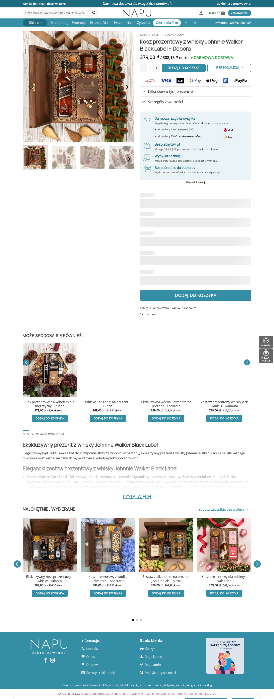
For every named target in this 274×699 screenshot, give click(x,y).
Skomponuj (59, 22)
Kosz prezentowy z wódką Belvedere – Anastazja (35, 579)
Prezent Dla (99, 22)
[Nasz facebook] (45, 660)
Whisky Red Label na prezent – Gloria (108, 404)
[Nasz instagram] (52, 660)
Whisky (176, 308)
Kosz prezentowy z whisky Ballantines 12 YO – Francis (210, 595)
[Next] (126, 87)
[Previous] (29, 87)
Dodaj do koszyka (195, 295)
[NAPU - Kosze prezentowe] (137, 13)
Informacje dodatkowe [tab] (48, 434)
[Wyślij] (93, 13)
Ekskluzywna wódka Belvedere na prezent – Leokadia (166, 404)
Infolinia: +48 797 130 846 (233, 23)
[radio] (202, 582)
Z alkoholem (174, 35)
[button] (201, 12)
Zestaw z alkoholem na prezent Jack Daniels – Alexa (93, 579)
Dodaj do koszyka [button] (50, 418)
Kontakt (190, 22)
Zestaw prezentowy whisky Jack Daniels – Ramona (224, 404)
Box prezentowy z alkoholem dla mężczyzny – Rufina (49, 404)
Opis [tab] (26, 434)
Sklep (156, 35)
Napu (144, 35)
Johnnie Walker (161, 308)
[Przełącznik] (144, 92)
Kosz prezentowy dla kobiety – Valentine (152, 579)
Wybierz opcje (210, 610)
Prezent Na (122, 22)
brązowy (150, 314)
